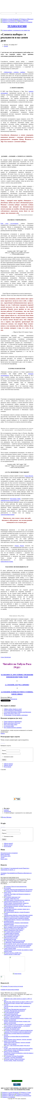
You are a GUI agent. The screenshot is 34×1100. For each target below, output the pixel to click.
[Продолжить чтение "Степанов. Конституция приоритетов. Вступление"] (18, 888)
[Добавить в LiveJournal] (8, 20)
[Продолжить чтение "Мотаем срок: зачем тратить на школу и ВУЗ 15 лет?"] (18, 1000)
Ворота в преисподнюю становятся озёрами (16, 918)
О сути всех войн (9, 726)
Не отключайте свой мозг (11, 936)
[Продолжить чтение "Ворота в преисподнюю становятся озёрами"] (17, 916)
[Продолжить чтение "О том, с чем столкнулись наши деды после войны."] (18, 1047)
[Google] (3, 742)
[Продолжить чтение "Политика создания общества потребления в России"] (18, 1035)
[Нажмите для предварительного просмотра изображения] (15, 30)
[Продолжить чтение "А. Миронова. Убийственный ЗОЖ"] (14, 940)
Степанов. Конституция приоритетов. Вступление (18, 889)
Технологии (13, 699)
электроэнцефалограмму (8, 514)
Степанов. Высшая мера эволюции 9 (14, 1010)
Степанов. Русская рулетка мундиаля (10, 989)
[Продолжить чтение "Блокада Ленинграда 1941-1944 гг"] (14, 928)
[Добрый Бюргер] (17, 970)
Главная (6, 810)
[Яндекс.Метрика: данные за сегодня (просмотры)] (6, 817)
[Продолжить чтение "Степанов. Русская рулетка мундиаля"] (12, 986)
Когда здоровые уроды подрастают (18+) (15, 927)
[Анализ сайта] (17, 800)
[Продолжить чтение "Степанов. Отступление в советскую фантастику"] (18, 1030)
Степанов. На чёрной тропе (12, 1029)
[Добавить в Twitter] (25, 1092)
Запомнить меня (8, 756)
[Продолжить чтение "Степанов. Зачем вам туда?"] (12, 897)
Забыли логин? (8, 765)
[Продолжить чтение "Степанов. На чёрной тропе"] (12, 1027)
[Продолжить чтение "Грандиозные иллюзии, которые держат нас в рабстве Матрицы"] (18, 907)
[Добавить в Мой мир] (21, 20)
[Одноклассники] (1, 742)
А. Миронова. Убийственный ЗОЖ (14, 942)
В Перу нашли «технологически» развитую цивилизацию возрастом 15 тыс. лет (16, 903)
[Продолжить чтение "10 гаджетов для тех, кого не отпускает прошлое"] (18, 943)
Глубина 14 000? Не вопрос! (12, 1017)
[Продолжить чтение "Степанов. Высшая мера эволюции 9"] (15, 1009)
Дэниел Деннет (19, 545)
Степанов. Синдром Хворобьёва (13, 1057)
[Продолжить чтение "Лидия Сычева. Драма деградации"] (14, 1059)
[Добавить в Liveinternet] (25, 22)
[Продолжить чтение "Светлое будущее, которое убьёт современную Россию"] (18, 1004)
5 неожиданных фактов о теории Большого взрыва (18, 915)
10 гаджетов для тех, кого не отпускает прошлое (17, 945)
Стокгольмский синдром (11, 1013)
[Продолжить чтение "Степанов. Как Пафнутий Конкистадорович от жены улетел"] (18, 892)
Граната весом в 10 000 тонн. (12, 954)
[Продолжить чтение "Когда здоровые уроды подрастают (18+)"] (16, 925)
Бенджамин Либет (15, 498)
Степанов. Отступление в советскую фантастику (18, 1032)
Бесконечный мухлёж (10, 939)
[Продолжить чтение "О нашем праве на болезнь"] (12, 931)
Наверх (3, 733)
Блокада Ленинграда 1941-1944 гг (13, 930)
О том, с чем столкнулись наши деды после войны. (18, 1048)
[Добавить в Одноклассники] (9, 22)
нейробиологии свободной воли (10, 500)
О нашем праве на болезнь (11, 933)
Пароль (4, 753)
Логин (4, 750)
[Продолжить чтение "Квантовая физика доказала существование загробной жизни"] (18, 921)
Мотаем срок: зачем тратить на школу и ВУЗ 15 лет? (18, 1001)
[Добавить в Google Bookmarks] (10, 19)
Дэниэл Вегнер (28, 476)
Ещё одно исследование (9, 223)
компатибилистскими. (7, 561)
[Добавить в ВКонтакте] (26, 19)
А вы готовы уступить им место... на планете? (17, 1026)
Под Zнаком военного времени (13, 727)
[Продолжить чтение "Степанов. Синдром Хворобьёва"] (14, 1056)
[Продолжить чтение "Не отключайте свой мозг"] (12, 934)
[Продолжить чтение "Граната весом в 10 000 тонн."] (13, 953)
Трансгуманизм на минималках (13, 710)
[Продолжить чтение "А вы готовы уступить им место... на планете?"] (17, 1024)
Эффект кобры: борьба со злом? (13, 709)
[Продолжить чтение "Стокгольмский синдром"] (11, 1012)
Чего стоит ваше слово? (10, 724)
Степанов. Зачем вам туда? (11, 898)
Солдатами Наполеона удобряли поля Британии (17, 712)
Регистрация (7, 766)
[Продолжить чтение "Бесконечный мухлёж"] (10, 937)
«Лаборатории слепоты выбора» (14, 72)
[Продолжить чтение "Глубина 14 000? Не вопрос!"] (12, 1015)
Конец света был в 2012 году (12, 713)
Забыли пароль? (8, 763)
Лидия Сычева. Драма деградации (13, 1060)
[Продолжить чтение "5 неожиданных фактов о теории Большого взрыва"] (18, 913)
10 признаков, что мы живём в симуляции (16, 715)
